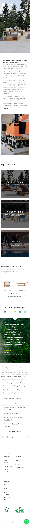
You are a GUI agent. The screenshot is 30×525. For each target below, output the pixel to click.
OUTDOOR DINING (15, 212)
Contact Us (18, 460)
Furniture (6, 453)
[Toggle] (2, 398)
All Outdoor (7, 456)
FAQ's (5, 488)
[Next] (27, 286)
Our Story (18, 456)
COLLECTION (15, 241)
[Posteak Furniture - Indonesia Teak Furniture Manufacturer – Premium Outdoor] (7, 5)
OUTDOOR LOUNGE (15, 182)
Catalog (17, 464)
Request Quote (19, 467)
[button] (28, 5)
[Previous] (1, 286)
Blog (5, 485)
